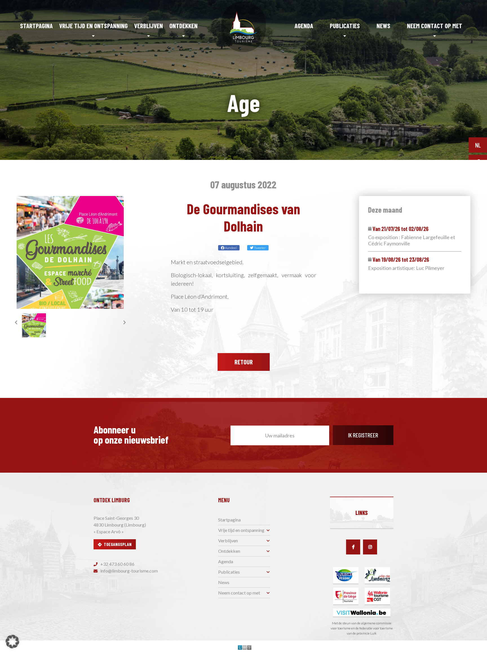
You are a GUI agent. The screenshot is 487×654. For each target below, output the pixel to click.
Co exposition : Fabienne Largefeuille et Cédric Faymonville (411, 240)
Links (361, 512)
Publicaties (345, 26)
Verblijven (148, 26)
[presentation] (16, 322)
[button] (12, 641)
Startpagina (36, 26)
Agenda (304, 26)
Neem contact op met (434, 26)
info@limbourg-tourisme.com (128, 570)
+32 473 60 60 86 (116, 564)
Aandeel (230, 248)
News (383, 26)
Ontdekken (183, 26)
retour (243, 361)
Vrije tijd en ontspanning (93, 26)
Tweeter (259, 248)
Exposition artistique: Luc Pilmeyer (406, 268)
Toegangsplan (118, 544)
